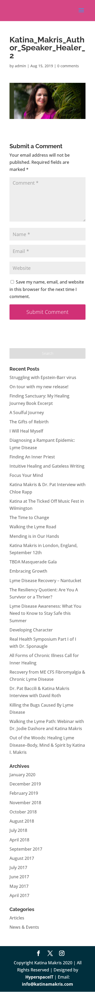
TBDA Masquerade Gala (33, 562)
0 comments (68, 65)
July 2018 (18, 830)
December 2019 (25, 784)
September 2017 (26, 849)
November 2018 (25, 803)
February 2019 (24, 793)
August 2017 (22, 858)
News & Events (24, 927)
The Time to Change (29, 517)
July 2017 (18, 867)
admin (20, 65)
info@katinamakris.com (47, 984)
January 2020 (22, 775)
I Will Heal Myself (26, 431)
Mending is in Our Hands (34, 536)
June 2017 (19, 877)
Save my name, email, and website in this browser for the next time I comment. (47, 289)
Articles (17, 918)
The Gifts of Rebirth (29, 422)
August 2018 (22, 821)
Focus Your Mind (26, 475)
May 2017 (19, 886)
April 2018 (19, 840)
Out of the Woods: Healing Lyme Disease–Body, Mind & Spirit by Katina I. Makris (47, 745)
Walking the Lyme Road (33, 527)
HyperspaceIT (39, 977)
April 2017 (19, 895)
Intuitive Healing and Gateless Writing (47, 466)
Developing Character (31, 630)
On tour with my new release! (39, 387)
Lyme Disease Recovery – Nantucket (45, 580)
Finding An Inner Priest (32, 457)
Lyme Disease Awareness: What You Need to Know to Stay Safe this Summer (45, 613)
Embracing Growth (28, 571)
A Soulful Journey (27, 412)
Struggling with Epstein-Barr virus (43, 377)
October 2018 (23, 812)
